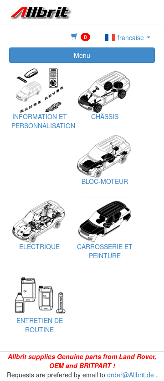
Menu (82, 55)
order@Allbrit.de (130, 374)
